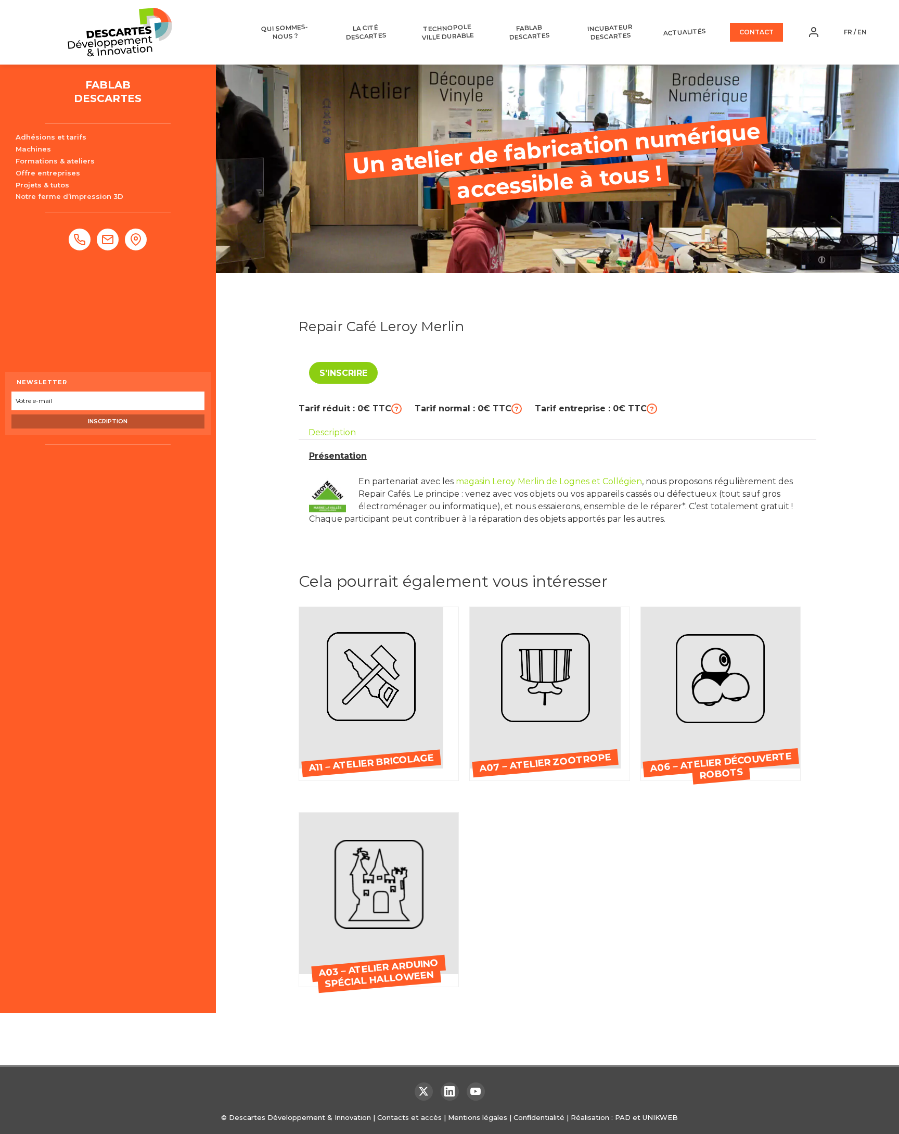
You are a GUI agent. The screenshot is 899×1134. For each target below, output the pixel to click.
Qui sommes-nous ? (284, 32)
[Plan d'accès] (136, 239)
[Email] (108, 239)
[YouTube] (476, 1091)
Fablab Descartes (529, 32)
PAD (623, 1117)
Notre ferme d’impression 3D (69, 196)
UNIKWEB (660, 1117)
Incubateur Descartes (610, 32)
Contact (756, 32)
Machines (33, 149)
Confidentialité (538, 1117)
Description (332, 432)
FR (848, 32)
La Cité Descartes (366, 32)
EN (862, 32)
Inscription (107, 421)
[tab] (332, 432)
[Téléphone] (80, 239)
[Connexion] (813, 32)
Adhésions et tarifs (51, 137)
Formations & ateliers (55, 161)
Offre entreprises (48, 173)
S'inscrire (343, 373)
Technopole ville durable (447, 32)
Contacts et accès (409, 1117)
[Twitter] (424, 1091)
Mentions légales (477, 1117)
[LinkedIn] (450, 1091)
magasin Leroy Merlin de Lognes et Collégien (549, 481)
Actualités (684, 32)
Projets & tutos (42, 185)
